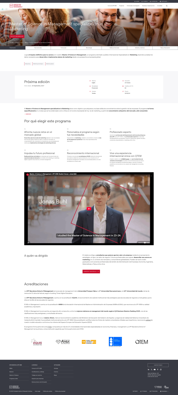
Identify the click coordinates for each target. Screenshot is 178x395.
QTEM (49, 327)
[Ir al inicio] (16, 5)
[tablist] (89, 48)
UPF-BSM (11, 42)
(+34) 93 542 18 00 (153, 376)
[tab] (12, 48)
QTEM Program (125, 159)
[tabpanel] (89, 200)
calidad (148, 320)
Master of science (19, 42)
